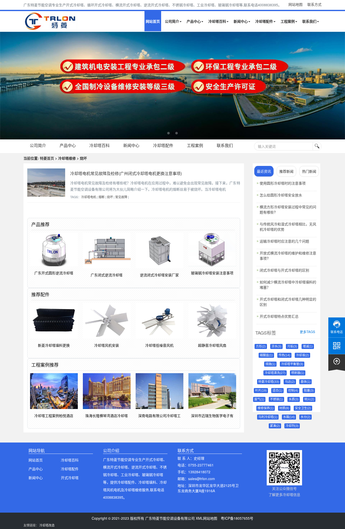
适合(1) (277, 390)
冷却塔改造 (47, 525)
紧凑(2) (275, 426)
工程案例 (288, 21)
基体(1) (305, 382)
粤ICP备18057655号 (237, 518)
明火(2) (309, 399)
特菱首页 (47, 158)
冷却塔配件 (264, 21)
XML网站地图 (206, 518)
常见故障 (121, 197)
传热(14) (284, 355)
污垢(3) (292, 346)
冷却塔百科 (217, 21)
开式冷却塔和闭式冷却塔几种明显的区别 (288, 302)
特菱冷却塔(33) (268, 382)
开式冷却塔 (70, 477)
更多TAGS (307, 331)
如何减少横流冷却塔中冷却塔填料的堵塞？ (288, 284)
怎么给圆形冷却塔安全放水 (281, 194)
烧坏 (110, 197)
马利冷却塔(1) (267, 417)
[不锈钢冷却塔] (172, 85)
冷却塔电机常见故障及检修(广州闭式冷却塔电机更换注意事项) (126, 173)
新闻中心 (241, 21)
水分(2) (305, 417)
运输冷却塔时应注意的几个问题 (284, 241)
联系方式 (314, 4)
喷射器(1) (297, 373)
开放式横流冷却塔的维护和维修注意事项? (288, 255)
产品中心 (194, 21)
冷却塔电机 (88, 197)
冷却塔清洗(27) (275, 373)
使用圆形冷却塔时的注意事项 (283, 183)
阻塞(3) (309, 390)
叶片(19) (261, 390)
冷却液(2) (302, 355)
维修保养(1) (266, 408)
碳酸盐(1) (266, 355)
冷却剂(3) (292, 426)
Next (5, 85)
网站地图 (295, 4)
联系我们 (309, 21)
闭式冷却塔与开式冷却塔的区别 (284, 270)
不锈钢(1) (276, 399)
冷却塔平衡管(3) (292, 364)
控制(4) (293, 390)
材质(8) (284, 408)
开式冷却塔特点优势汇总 (279, 316)
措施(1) (270, 364)
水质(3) (294, 399)
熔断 (101, 197)
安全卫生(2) (303, 408)
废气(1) (259, 399)
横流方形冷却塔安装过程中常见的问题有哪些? (288, 209)
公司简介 (172, 21)
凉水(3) (276, 346)
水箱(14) (289, 417)
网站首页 (153, 21)
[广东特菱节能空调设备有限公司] (50, 27)
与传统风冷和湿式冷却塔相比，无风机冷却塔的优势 (288, 226)
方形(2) (261, 346)
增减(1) (308, 346)
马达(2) (290, 382)
